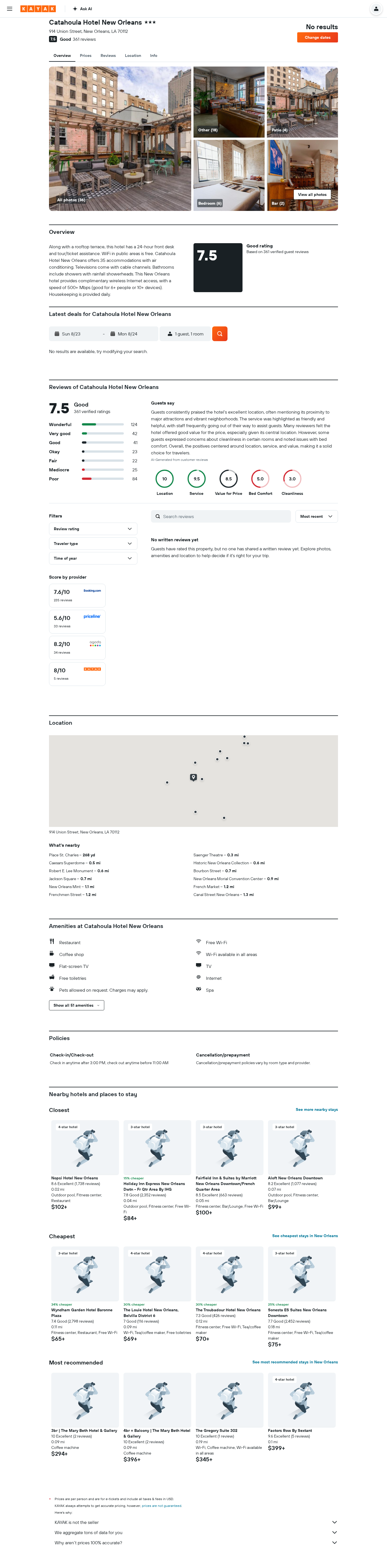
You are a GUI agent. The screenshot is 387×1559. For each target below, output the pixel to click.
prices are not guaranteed (161, 1506)
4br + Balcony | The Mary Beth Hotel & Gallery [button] (157, 1433)
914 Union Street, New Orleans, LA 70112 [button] (102, 31)
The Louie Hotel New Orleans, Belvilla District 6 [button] (151, 1312)
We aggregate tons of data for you (88, 1532)
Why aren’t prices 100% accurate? (88, 1542)
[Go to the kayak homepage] (38, 8)
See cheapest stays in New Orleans (305, 1235)
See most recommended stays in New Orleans (295, 1362)
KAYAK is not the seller (77, 1522)
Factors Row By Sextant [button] (290, 1430)
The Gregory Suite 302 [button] (216, 1430)
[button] (9, 9)
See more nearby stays (317, 1109)
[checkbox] (77, 596)
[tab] (62, 55)
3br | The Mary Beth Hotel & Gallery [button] (84, 1430)
